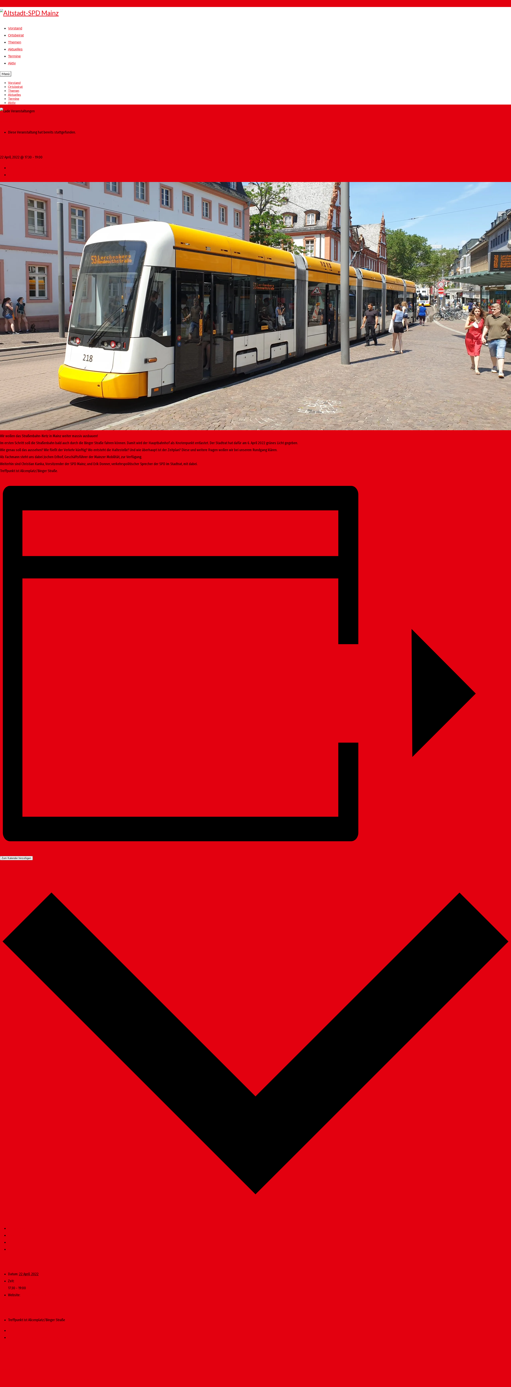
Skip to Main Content (15, 3)
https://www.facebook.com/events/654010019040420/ (61, 1295)
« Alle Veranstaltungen (16, 122)
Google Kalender (20, 1228)
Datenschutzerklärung (16, 1369)
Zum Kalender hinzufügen (16, 858)
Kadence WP (82, 1380)
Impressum (8, 1358)
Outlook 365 (17, 1242)
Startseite (7, 1348)
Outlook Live (17, 1249)
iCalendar (15, 1235)
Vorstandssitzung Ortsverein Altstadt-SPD (39, 168)
